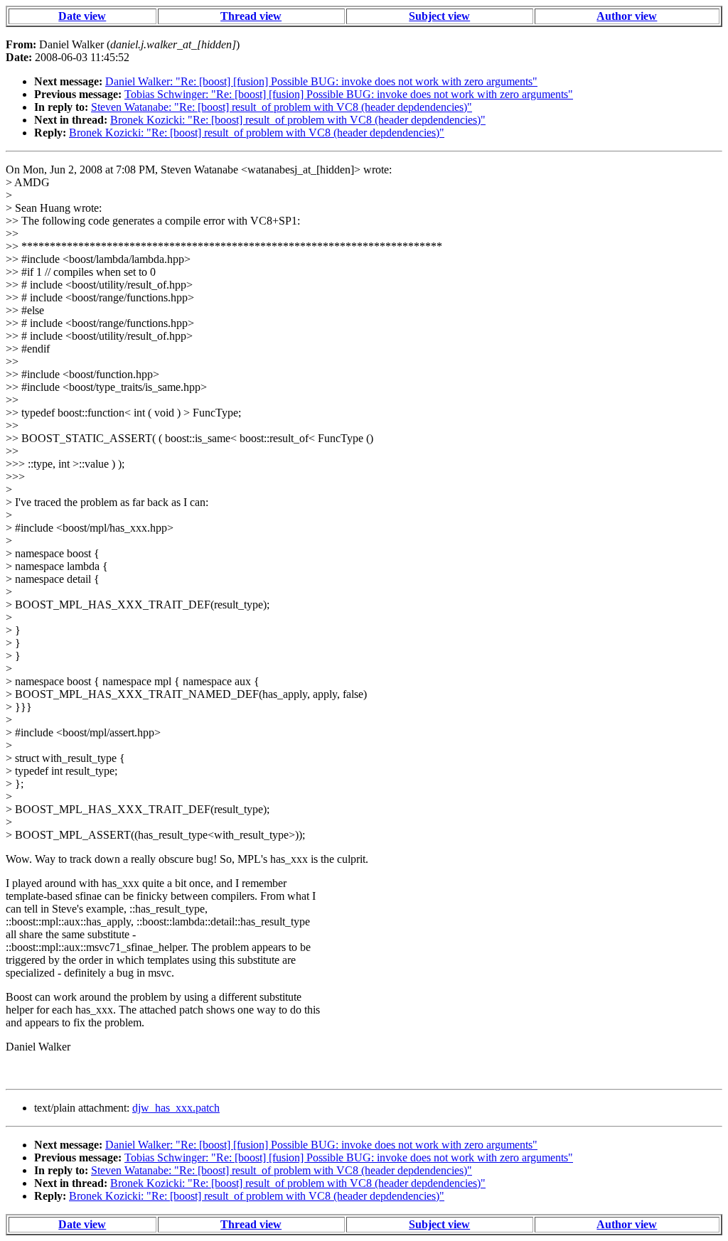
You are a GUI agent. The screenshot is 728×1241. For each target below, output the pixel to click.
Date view (82, 16)
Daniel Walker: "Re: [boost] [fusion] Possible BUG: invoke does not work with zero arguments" (321, 81)
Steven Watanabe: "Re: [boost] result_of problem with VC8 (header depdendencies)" (281, 107)
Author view (626, 16)
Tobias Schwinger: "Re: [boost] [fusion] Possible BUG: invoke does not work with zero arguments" (348, 94)
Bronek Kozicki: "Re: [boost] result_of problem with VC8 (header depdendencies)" (298, 120)
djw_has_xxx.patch (176, 1108)
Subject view (439, 16)
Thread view (251, 16)
